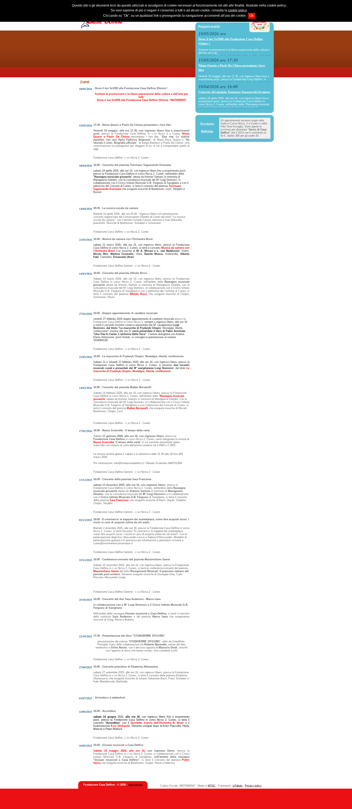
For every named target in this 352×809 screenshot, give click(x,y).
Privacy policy (253, 785)
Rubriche (207, 131)
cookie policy (237, 10)
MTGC (212, 785)
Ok (252, 15)
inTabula (237, 785)
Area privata (135, 784)
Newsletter (207, 123)
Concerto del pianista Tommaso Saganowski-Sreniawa (234, 92)
